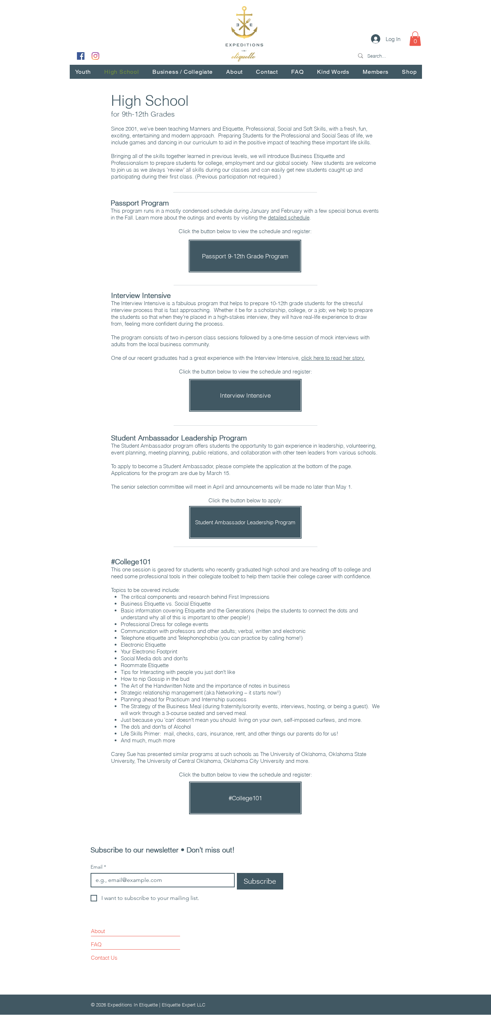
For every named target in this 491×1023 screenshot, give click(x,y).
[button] (415, 38)
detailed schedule (288, 217)
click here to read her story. (333, 357)
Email (98, 867)
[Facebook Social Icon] (80, 56)
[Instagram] (95, 56)
